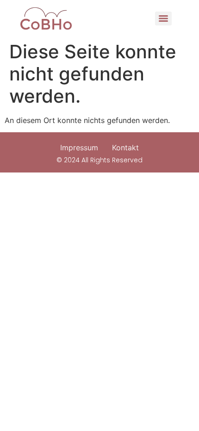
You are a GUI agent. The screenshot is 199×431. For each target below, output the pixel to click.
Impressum (79, 147)
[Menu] (163, 18)
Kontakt (125, 147)
